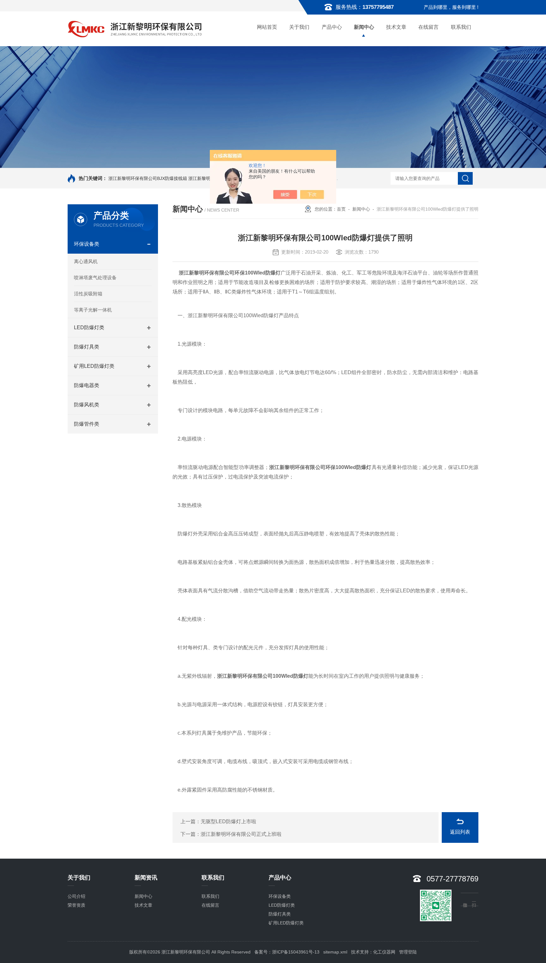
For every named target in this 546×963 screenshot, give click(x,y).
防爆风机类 (86, 404)
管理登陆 (408, 951)
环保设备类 (86, 244)
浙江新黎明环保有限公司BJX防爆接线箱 (147, 178)
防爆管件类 (86, 424)
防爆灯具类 (86, 346)
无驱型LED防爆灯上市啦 (228, 821)
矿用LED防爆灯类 (94, 366)
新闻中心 (364, 27)
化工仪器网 (384, 951)
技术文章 (396, 27)
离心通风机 (86, 261)
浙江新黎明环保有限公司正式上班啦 (241, 834)
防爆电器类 (86, 385)
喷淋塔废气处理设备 (95, 277)
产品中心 (332, 27)
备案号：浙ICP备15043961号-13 (286, 951)
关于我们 (299, 27)
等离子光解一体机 (93, 309)
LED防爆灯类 (89, 327)
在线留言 (428, 27)
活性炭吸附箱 (88, 293)
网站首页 (267, 27)
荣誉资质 (76, 905)
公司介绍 (76, 896)
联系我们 (461, 27)
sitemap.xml (335, 951)
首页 (341, 209)
